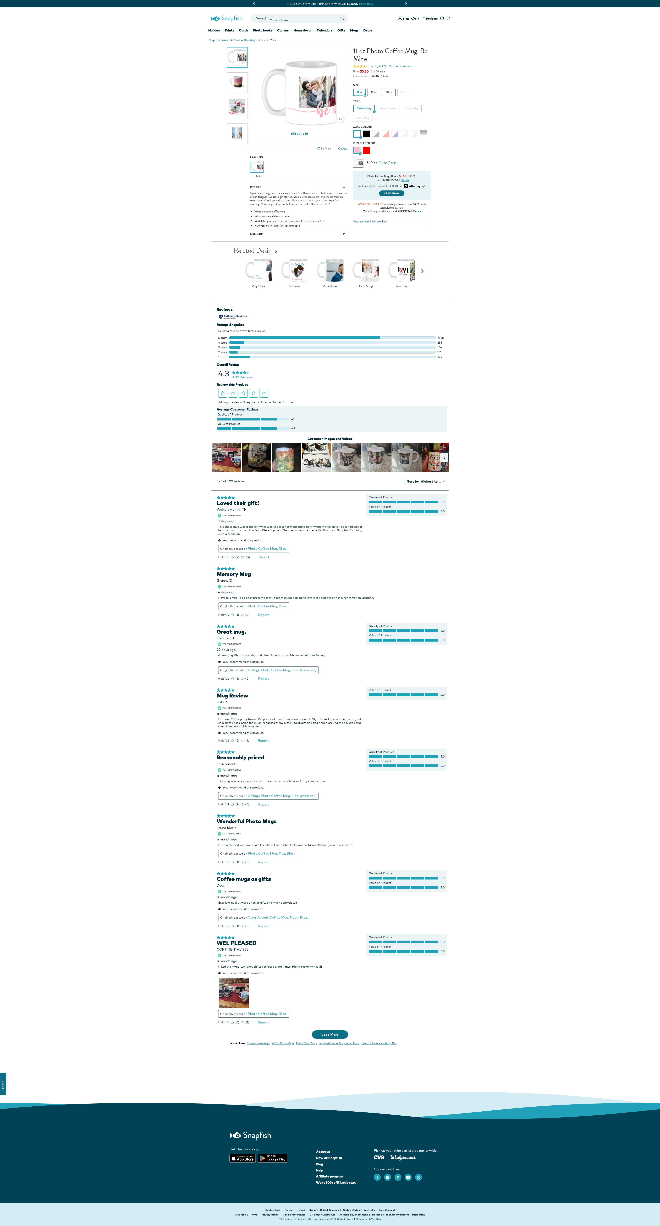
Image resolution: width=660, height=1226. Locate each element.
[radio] (357, 150)
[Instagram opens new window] (389, 1176)
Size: (356, 85)
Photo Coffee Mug (244, 40)
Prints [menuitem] (229, 30)
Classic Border (330, 286)
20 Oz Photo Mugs (283, 1043)
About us (323, 1152)
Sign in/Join (411, 18)
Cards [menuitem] (243, 30)
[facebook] (379, 1176)
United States (351, 1210)
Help (319, 1170)
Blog (319, 1164)
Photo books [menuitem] (262, 30)
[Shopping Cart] (447, 18)
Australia (370, 1210)
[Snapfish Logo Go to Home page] (226, 18)
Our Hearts (294, 286)
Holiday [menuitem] (214, 30)
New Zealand (387, 1210)
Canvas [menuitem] (283, 30)
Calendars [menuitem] (325, 30)
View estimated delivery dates (370, 221)
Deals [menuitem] (367, 30)
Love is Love (401, 286)
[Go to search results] (342, 18)
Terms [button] (253, 1214)
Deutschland (273, 1210)
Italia (312, 1210)
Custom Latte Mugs (258, 1043)
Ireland (301, 1210)
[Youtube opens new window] (410, 1176)
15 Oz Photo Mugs (306, 1043)
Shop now (361, 4)
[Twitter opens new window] (420, 1176)
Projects (432, 18)
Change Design (387, 162)
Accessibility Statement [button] (353, 1214)
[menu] (342, 149)
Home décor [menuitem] (303, 30)
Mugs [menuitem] (354, 30)
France (288, 1210)
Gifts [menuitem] (341, 30)
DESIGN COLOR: (364, 143)
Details (384, 76)
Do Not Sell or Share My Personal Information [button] (398, 1214)
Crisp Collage (258, 286)
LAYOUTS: (257, 157)
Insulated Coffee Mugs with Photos (339, 1043)
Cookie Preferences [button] (294, 1214)
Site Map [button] (240, 1214)
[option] (237, 57)
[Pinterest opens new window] (399, 1176)
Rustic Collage (366, 286)
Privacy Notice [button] (270, 1214)
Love (260, 40)
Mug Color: (362, 127)
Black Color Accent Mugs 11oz (379, 1043)
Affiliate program (329, 1176)
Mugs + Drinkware (219, 40)
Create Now (391, 193)
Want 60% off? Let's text (336, 1182)
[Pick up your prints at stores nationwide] (379, 1157)
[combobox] (299, 18)
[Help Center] (442, 18)
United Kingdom (329, 1210)
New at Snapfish (329, 1158)
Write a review (400, 66)
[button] (340, 119)
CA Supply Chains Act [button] (322, 1214)
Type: (357, 101)
